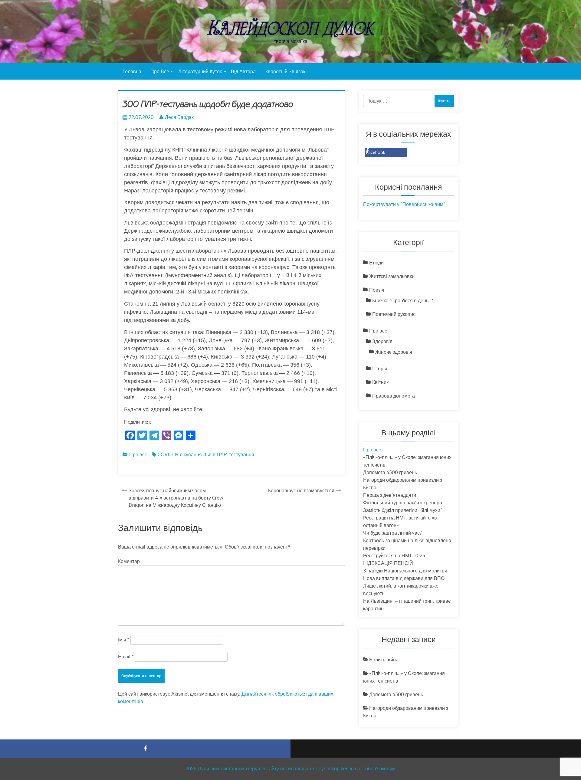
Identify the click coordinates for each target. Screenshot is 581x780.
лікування (191, 454)
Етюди (376, 263)
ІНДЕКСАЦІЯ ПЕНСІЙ (388, 563)
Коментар (130, 561)
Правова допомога (393, 396)
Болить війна (384, 660)
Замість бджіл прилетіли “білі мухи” (402, 510)
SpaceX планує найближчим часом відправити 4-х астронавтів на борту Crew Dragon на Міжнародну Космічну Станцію (176, 497)
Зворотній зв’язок (285, 71)
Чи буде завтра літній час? (392, 533)
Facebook (375, 152)
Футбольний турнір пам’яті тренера (402, 503)
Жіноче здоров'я (393, 352)
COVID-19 (168, 454)
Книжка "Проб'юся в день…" (403, 300)
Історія (379, 368)
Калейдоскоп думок (290, 28)
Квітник (380, 382)
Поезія (376, 290)
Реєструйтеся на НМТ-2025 (394, 555)
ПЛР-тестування (235, 454)
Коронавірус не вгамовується (301, 490)
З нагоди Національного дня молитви (405, 571)
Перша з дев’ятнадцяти (389, 495)
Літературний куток (200, 71)
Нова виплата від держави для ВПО (407, 578)
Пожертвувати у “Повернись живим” (404, 204)
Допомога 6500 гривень (390, 472)
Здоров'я (382, 341)
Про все (159, 71)
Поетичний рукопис (393, 314)
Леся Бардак (179, 117)
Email (125, 656)
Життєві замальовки (392, 276)
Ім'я (123, 639)
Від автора (243, 71)
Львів (209, 454)
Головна (132, 71)
